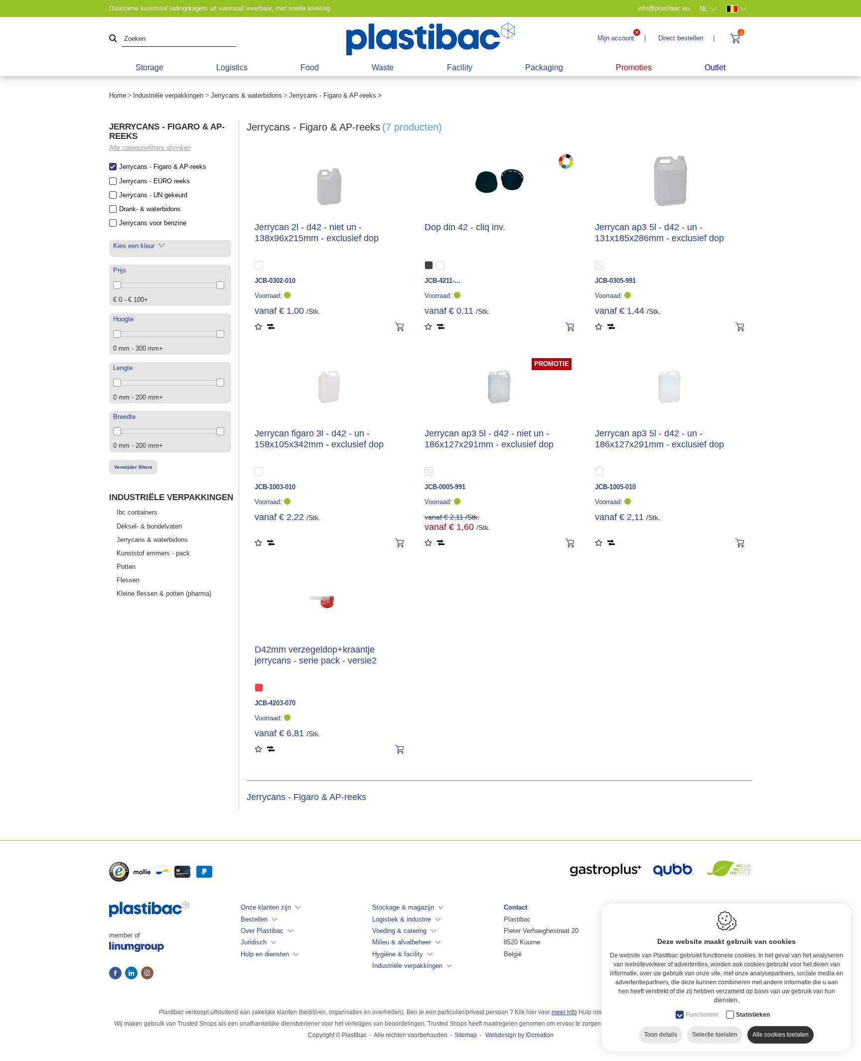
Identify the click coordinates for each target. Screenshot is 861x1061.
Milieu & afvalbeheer (401, 942)
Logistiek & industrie (401, 919)
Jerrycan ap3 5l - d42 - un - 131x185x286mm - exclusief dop (659, 232)
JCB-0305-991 (615, 280)
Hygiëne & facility (397, 954)
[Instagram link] (147, 974)
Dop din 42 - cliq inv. (465, 227)
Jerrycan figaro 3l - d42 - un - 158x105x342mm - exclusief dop (319, 438)
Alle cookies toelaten (780, 1034)
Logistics (232, 67)
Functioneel (702, 1014)
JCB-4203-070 (275, 703)
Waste (383, 67)
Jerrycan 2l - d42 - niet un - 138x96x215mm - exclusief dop (317, 232)
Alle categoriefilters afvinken (150, 147)
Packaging (544, 67)
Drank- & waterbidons (150, 209)
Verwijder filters (133, 467)
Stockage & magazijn (403, 907)
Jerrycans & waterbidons (246, 95)
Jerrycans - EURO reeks (154, 181)
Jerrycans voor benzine (152, 223)
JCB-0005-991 (445, 487)
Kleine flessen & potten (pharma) (164, 593)
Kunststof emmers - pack (153, 553)
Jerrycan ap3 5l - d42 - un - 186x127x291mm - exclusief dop (659, 438)
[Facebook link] (117, 974)
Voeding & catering (399, 930)
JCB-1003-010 (275, 487)
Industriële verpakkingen (168, 95)
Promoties (634, 67)
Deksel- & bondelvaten (149, 526)
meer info (564, 1012)
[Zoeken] (113, 39)
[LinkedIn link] (133, 974)
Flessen (128, 580)
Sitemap (465, 1035)
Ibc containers (137, 512)
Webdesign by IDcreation (519, 1035)
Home (117, 95)
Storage (149, 67)
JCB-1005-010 (615, 487)
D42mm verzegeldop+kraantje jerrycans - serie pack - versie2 (316, 655)
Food (309, 67)
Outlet (715, 67)
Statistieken (753, 1014)
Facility (459, 67)
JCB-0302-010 (275, 280)
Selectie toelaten (714, 1034)
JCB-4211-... (442, 280)
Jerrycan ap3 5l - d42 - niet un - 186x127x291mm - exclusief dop (489, 438)
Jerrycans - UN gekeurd (153, 195)
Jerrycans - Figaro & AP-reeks (162, 166)
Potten (126, 566)
